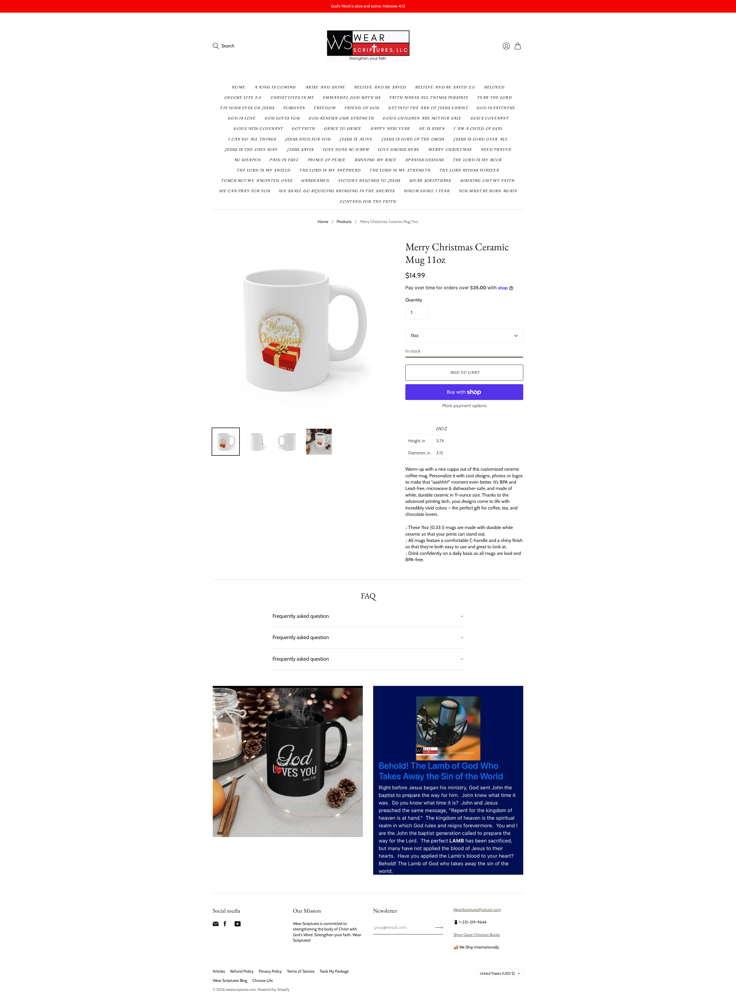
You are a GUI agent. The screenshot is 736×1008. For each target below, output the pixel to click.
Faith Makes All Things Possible (429, 97)
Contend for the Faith (368, 201)
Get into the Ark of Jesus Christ (427, 108)
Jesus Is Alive (356, 139)
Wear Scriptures (430, 180)
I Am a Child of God (478, 128)
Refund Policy (242, 971)
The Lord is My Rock (477, 160)
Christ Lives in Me (292, 97)
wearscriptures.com (241, 989)
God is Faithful (496, 108)
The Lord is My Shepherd (330, 170)
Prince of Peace (327, 160)
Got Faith (303, 128)
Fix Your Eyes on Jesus (247, 108)
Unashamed (315, 180)
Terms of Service (301, 971)
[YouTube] (238, 925)
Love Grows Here (398, 149)
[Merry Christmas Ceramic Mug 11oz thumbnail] (226, 442)
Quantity (413, 300)
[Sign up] (439, 927)
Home (238, 87)
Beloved (494, 87)
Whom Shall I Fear (427, 191)
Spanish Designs (424, 160)
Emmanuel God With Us (351, 97)
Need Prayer (496, 149)
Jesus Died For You (307, 139)
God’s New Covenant (258, 128)
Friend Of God (362, 108)
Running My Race (375, 160)
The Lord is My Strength (400, 170)
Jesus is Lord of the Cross (413, 139)
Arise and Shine (325, 87)
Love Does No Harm (346, 149)
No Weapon (247, 160)
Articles (219, 971)
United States (497, 973)
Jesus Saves (300, 149)
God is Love (242, 118)
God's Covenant (489, 118)
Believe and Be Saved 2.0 (445, 87)
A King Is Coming (275, 87)
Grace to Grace (342, 128)
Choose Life (262, 980)
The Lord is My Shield (263, 170)
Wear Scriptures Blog (230, 980)
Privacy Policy (270, 971)
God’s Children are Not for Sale (422, 118)
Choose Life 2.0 (243, 97)
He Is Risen (431, 128)
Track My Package (334, 971)
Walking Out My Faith (487, 180)
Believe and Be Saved (380, 87)
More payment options (464, 405)
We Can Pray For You (244, 191)
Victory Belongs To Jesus (369, 180)
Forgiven (294, 108)
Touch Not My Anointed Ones (256, 180)
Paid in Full (284, 160)
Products (344, 221)
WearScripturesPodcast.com (477, 909)
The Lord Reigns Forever (469, 170)
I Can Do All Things (252, 139)
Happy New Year (390, 128)
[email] (215, 925)
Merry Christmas (450, 149)
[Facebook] (225, 925)
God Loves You (282, 118)
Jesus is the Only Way (251, 149)
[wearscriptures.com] (368, 46)
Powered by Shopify (274, 989)
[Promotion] (288, 761)
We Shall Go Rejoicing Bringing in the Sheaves (337, 191)
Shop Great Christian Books (476, 934)
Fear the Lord (495, 97)
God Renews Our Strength (341, 118)
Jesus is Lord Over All (480, 139)
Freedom (324, 108)
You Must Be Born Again (488, 191)
